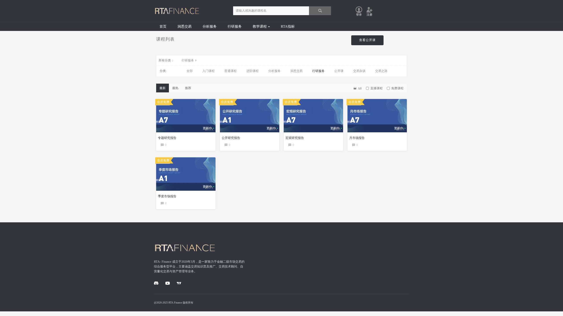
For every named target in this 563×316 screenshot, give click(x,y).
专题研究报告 (167, 138)
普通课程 (230, 71)
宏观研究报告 (294, 138)
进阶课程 (252, 71)
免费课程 (397, 88)
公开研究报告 (231, 138)
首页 (162, 26)
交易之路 (381, 71)
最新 (162, 88)
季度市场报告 (167, 196)
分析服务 (210, 26)
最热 (175, 88)
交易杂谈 (359, 71)
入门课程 (208, 71)
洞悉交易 (184, 26)
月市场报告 (357, 138)
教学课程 (260, 26)
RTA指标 (288, 26)
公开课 (339, 71)
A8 (359, 88)
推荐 (188, 88)
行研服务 (235, 26)
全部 (189, 71)
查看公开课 (367, 40)
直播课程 (376, 88)
